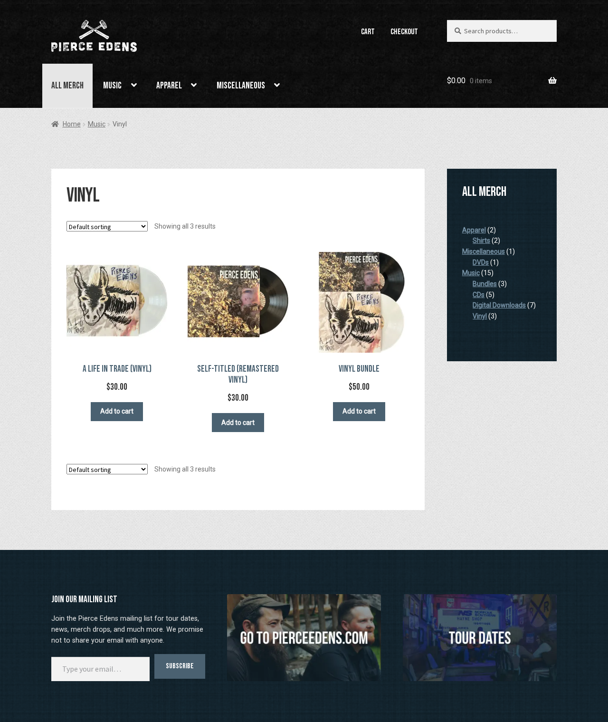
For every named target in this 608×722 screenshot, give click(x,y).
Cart (368, 32)
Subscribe (180, 666)
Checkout (404, 32)
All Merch (67, 85)
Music (112, 85)
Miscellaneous (241, 85)
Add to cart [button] (116, 411)
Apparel (169, 85)
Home (72, 124)
